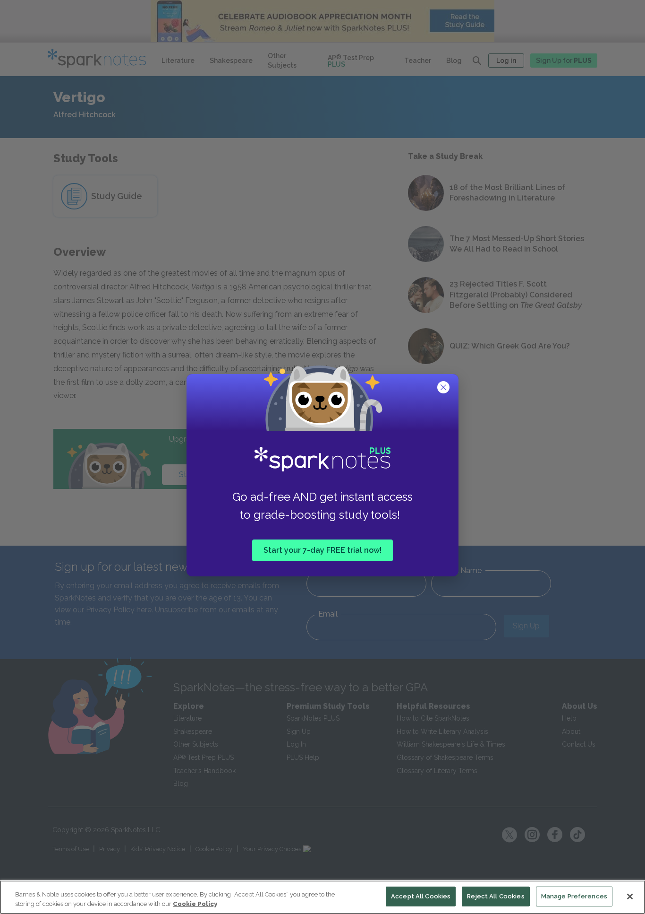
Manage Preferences (574, 896)
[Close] (630, 896)
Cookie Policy (195, 903)
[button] (444, 388)
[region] (322, 897)
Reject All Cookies (495, 896)
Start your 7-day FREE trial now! (322, 550)
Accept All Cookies (420, 896)
